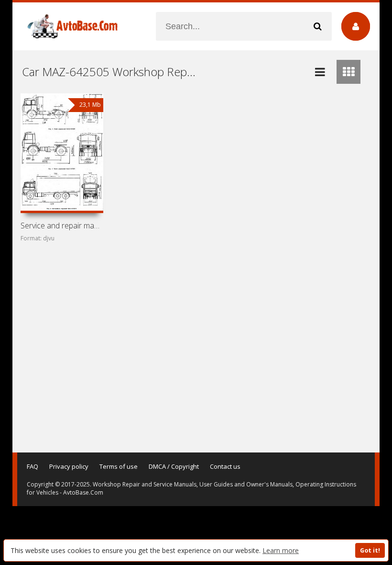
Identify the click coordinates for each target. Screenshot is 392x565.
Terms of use (118, 466)
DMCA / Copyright (174, 466)
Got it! (370, 550)
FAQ (32, 466)
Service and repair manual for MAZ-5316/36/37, (62, 225)
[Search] (317, 26)
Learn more (280, 550)
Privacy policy (68, 466)
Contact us (225, 466)
